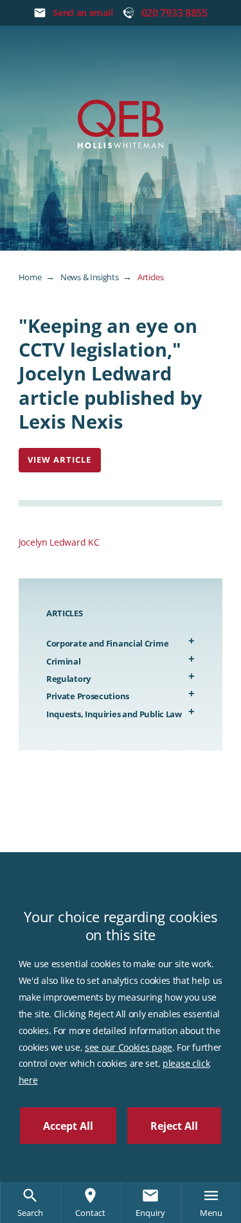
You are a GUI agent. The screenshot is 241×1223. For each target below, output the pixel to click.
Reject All (174, 1126)
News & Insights (89, 277)
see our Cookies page (128, 1047)
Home (30, 277)
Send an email (82, 12)
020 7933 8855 (174, 13)
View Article (59, 459)
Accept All (68, 1126)
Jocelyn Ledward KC (59, 542)
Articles (151, 277)
